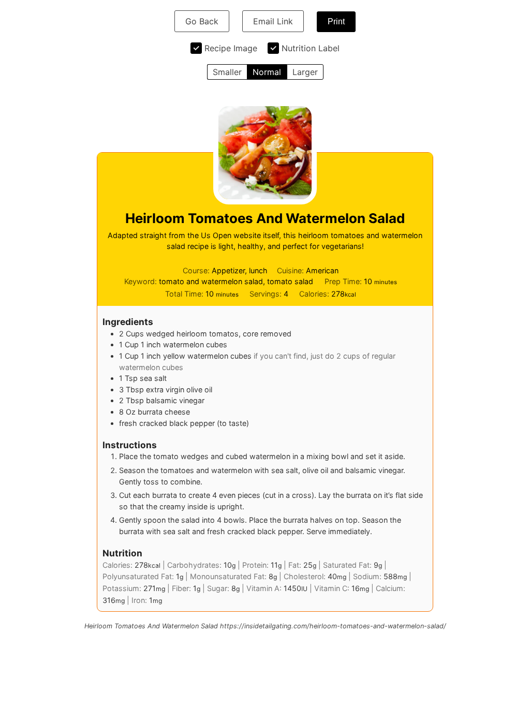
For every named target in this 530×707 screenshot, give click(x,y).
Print (336, 21)
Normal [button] (267, 72)
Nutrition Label (311, 48)
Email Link (273, 21)
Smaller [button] (227, 72)
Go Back (201, 21)
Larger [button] (305, 72)
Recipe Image (230, 48)
